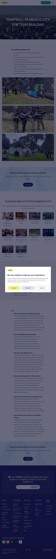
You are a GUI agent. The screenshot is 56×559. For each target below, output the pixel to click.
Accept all (14, 288)
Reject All (28, 288)
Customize (42, 288)
